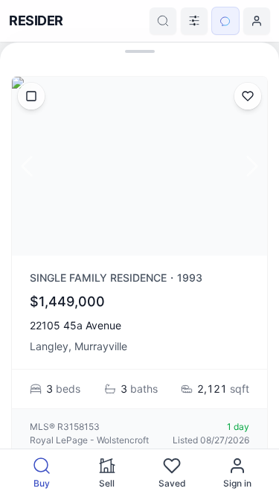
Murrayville (100, 346)
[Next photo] (252, 166)
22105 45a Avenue (75, 325)
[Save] (247, 96)
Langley (49, 346)
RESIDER (36, 20)
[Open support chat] (225, 20)
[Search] (163, 20)
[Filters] (194, 21)
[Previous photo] (27, 166)
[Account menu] (256, 20)
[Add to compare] (31, 96)
